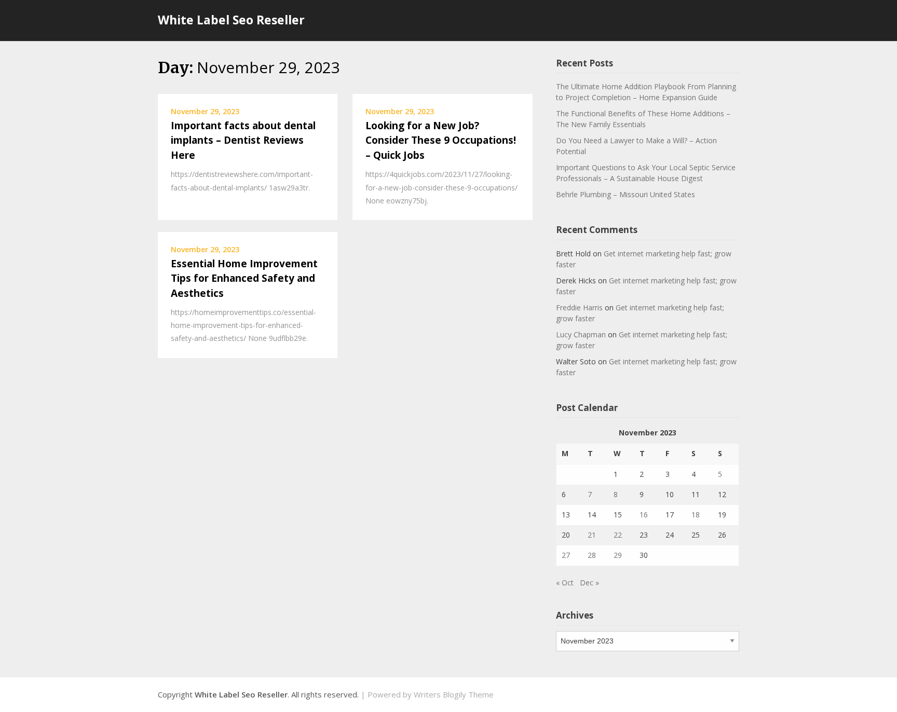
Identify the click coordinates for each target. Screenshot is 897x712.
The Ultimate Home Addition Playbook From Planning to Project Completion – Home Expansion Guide (646, 91)
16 (644, 514)
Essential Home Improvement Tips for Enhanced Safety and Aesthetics (244, 278)
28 (592, 555)
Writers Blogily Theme (454, 694)
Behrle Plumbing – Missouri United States (625, 194)
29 (618, 555)
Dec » (589, 582)
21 (592, 535)
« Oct (565, 582)
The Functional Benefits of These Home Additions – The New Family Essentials (643, 118)
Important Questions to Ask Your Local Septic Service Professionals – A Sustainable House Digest (646, 172)
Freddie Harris (579, 307)
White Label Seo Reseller (231, 19)
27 (566, 555)
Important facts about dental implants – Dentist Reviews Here (243, 140)
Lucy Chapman (581, 334)
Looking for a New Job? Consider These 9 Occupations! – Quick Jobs (440, 140)
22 (618, 535)
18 (695, 514)
